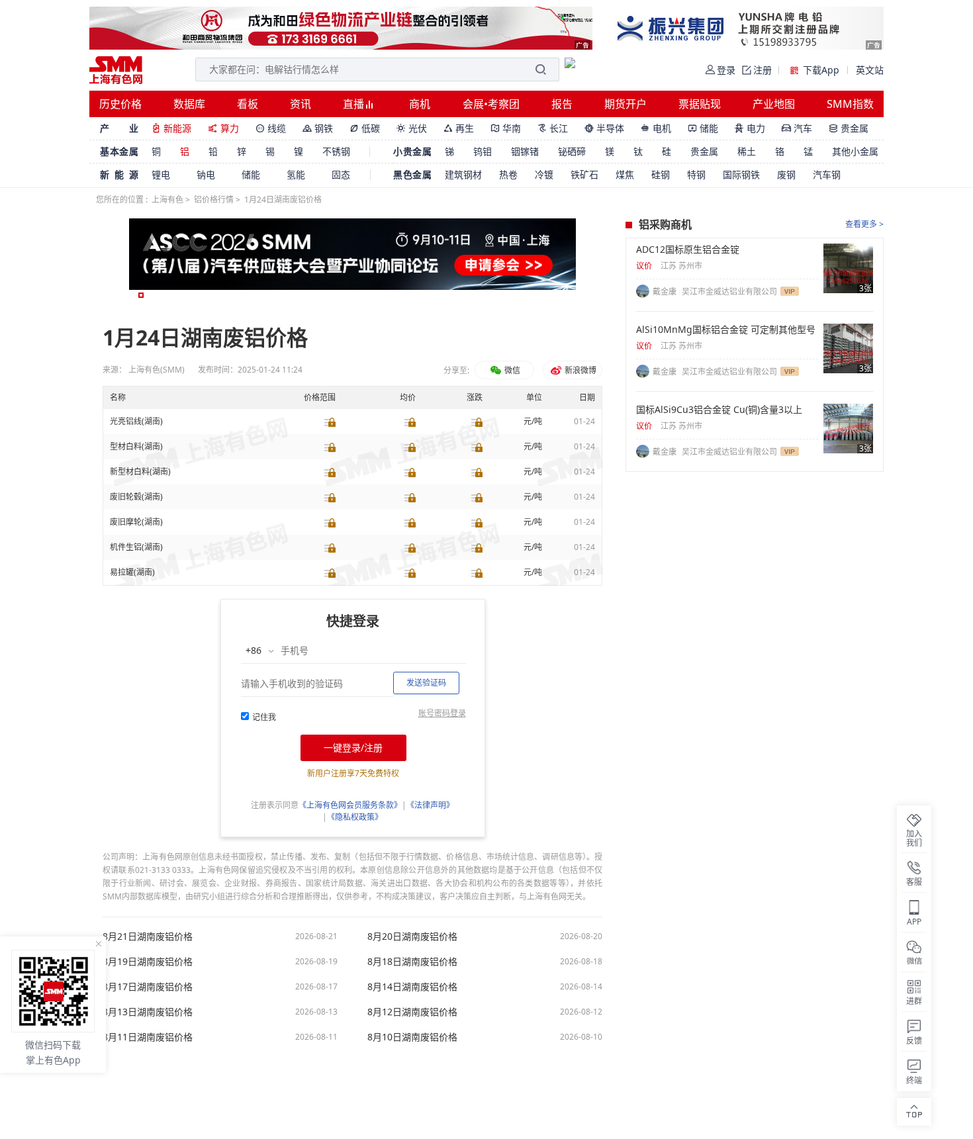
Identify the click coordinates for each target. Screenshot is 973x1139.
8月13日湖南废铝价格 (148, 1012)
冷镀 (544, 174)
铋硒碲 (572, 151)
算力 (223, 128)
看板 (247, 104)
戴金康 (665, 291)
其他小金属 (855, 151)
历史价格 (120, 104)
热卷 (508, 174)
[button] (141, 295)
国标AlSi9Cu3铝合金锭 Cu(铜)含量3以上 (719, 410)
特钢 (696, 174)
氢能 (296, 174)
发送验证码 (426, 682)
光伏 (411, 128)
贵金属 (848, 128)
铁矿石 (584, 174)
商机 (419, 104)
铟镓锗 (525, 151)
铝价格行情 (214, 199)
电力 (750, 128)
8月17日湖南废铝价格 (148, 987)
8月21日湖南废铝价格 (148, 936)
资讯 (300, 104)
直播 (355, 104)
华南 (505, 128)
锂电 (161, 174)
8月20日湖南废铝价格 (412, 936)
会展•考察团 (491, 104)
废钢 (786, 174)
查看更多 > (864, 224)
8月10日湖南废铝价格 (412, 1037)
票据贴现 (699, 104)
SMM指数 (850, 104)
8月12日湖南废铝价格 (412, 1012)
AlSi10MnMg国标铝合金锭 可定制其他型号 (725, 330)
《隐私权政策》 (355, 817)
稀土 (746, 151)
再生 (458, 128)
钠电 (206, 174)
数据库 (189, 104)
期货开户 (625, 104)
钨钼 (482, 151)
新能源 (171, 128)
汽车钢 (827, 174)
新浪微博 (579, 370)
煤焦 (625, 174)
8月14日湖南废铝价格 (412, 987)
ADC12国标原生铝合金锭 (687, 249)
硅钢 (660, 174)
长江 (552, 128)
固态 (341, 174)
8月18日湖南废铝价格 (412, 962)
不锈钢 (336, 151)
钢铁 (317, 128)
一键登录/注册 (353, 747)
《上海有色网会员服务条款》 (350, 805)
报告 (562, 104)
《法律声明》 (430, 805)
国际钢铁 (741, 174)
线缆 (270, 128)
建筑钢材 (463, 174)
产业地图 (774, 104)
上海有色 (167, 199)
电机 (656, 128)
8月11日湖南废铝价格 (148, 1037)
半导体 (604, 128)
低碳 (364, 128)
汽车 (797, 128)
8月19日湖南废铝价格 (148, 962)
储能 (703, 128)
